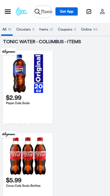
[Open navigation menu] (16, 11)
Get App (66, 11)
